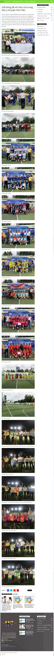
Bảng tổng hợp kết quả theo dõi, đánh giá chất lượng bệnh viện (29, 606)
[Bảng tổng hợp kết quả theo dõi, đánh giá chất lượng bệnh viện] (29, 600)
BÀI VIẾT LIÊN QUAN (7, 594)
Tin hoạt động (8, 4)
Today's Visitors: (40, 28)
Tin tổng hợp (39, 11)
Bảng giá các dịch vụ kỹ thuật (43, 18)
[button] (51, 1)
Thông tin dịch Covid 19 (42, 15)
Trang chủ (3, 4)
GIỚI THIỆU (7, 1)
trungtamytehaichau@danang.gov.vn (9, 646)
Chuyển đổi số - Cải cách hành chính (44, 13)
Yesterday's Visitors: (41, 30)
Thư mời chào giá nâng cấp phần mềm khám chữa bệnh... (30, 632)
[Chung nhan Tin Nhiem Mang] (9, 641)
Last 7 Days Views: (41, 32)
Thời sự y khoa (40, 20)
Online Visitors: (40, 26)
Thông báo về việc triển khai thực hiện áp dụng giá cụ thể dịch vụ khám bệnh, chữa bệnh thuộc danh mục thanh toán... (7, 607)
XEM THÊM (15, 594)
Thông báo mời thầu (41, 7)
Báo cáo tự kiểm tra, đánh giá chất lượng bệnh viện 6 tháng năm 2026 (18, 606)
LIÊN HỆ (26, 1)
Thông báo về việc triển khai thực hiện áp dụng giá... (30, 626)
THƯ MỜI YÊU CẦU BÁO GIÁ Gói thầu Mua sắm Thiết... (30, 620)
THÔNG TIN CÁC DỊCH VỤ (17, 1)
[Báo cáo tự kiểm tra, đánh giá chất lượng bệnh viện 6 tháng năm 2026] (18, 600)
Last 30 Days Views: (41, 35)
